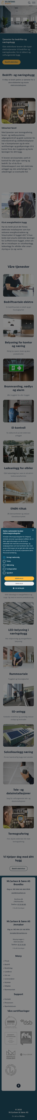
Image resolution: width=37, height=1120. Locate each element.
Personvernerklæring (9, 553)
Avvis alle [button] (19, 583)
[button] (18, 588)
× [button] (33, 530)
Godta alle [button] (19, 578)
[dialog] (18, 560)
